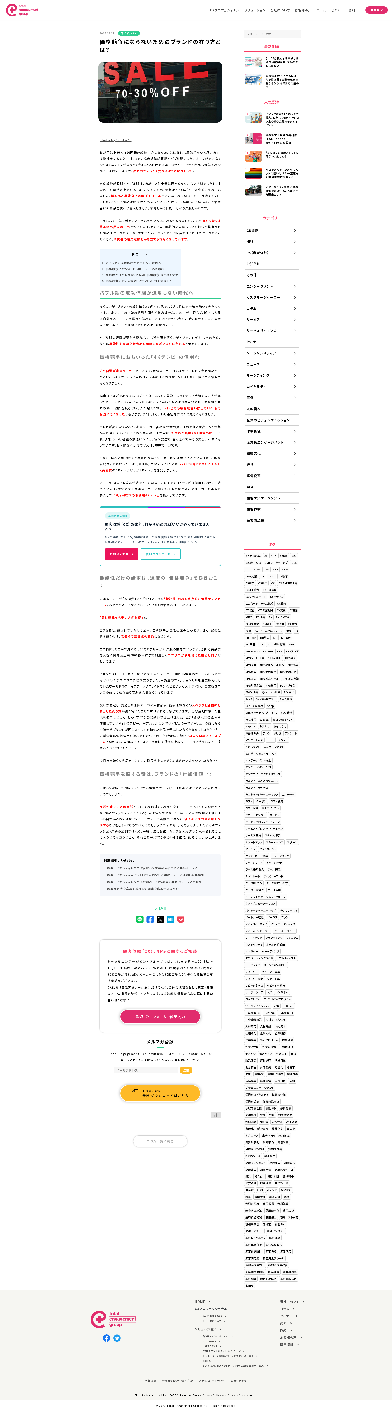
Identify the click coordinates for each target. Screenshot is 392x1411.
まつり (266, 733)
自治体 (249, 1190)
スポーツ (292, 842)
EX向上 (267, 624)
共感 (293, 1054)
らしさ (277, 733)
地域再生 (280, 1060)
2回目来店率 (253, 556)
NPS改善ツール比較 (272, 665)
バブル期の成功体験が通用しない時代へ (131, 263)
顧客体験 (254, 509)
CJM (267, 569)
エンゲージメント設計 (258, 767)
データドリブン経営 (277, 883)
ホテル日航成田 (275, 945)
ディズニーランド (273, 876)
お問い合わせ (122, 554)
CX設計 (294, 610)
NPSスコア (292, 651)
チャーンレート (254, 863)
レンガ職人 (281, 992)
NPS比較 (250, 672)
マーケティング (258, 375)
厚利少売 (265, 1060)
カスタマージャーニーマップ (261, 794)
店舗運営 (265, 1081)
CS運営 (250, 583)
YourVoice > (211, 1341)
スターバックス (274, 842)
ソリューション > (208, 1329)
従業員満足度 (271, 1101)
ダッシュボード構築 (256, 856)
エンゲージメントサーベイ (260, 754)
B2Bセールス (253, 563)
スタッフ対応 (272, 835)
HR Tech (251, 638)
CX (273, 583)
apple (284, 556)
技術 (263, 1115)
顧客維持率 (290, 1272)
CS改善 (283, 576)
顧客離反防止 (268, 1279)
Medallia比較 (276, 644)
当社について (280, 10)
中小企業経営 (253, 1019)
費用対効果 (252, 1204)
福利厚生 (269, 1156)
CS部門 (262, 583)
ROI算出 (289, 692)
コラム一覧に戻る (160, 1141)
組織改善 (289, 1163)
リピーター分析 (271, 972)
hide (144, 254)
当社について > (292, 1301)
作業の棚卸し (270, 1047)
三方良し (288, 1006)
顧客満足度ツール (273, 1258)
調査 (250, 486)
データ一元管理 (254, 890)
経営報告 (288, 1176)
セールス (250, 849)
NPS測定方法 (290, 678)
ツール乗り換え (254, 869)
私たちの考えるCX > (215, 1316)
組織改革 (250, 1170)
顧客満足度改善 (278, 1265)
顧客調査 (250, 1279)
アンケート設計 (254, 740)
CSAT (271, 576)
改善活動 (291, 1122)
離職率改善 (252, 1224)
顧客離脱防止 (288, 1279)
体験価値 (254, 431)
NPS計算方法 (253, 685)
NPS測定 (250, 678)
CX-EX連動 (270, 590)
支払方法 (277, 1122)
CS (262, 576)
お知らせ (253, 263)
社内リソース (253, 1156)
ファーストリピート (285, 931)
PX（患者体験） (258, 252)
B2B (294, 556)
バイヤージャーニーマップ (260, 910)
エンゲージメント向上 (258, 760)
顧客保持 (271, 1251)
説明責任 (260, 1197)
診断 (248, 1197)
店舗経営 (250, 1081)
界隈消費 (282, 1142)
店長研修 (280, 1081)
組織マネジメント (255, 1163)
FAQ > (286, 1330)
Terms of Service (238, 1395)
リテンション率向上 (275, 965)
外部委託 (265, 1067)
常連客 (291, 1067)
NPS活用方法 (288, 672)
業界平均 (268, 1142)
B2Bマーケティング (276, 563)
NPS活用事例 (268, 672)
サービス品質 (253, 835)
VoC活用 (250, 719)
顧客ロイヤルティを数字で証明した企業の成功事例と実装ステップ (152, 868)
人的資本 (254, 408)
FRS (288, 631)
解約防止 (286, 1190)
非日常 (267, 1224)
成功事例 (250, 1115)
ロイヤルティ (256, 386)
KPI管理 (286, 638)
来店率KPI (268, 1136)
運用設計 (288, 1210)
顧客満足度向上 (255, 1265)
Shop (270, 706)
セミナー (337, 10)
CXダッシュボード (255, 597)
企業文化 (265, 1033)
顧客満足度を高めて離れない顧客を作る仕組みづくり (144, 889)
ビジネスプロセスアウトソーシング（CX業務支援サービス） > (236, 1365)
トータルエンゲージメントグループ (265, 897)
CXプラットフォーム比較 (259, 603)
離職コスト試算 (289, 1217)
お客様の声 (303, 10)
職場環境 (265, 1183)
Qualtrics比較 (271, 692)
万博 (276, 1006)
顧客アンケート (254, 1231)
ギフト (249, 801)
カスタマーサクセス (256, 788)
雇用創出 (271, 1217)
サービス (253, 319)
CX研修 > (209, 1360)
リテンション (252, 965)
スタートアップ (254, 842)
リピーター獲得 (254, 979)
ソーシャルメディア (261, 353)
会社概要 (150, 1380)
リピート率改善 (276, 985)
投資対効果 (285, 1115)
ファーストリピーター (257, 931)
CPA (275, 569)
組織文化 (254, 453)
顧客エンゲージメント (263, 498)
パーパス (272, 917)
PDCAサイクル (288, 685)
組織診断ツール (284, 1170)
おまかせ (264, 726)
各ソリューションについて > (218, 1336)
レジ (269, 992)
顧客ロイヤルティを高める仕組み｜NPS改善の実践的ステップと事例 (154, 882)
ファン (285, 917)
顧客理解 (273, 1272)
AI (265, 556)
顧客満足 (285, 1251)
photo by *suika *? (116, 140)
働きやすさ (265, 1054)
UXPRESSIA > (212, 1346)
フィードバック (253, 938)
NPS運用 (270, 685)
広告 (248, 1074)
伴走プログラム (269, 1040)
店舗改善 (292, 1074)
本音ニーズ (252, 1136)
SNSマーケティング (256, 712)
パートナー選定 (254, 917)
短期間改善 (275, 1149)
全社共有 (281, 1054)
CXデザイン (277, 597)
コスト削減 (276, 801)
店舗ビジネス (275, 1074)
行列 (260, 1190)
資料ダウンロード (160, 554)
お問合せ (376, 10)
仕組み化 (250, 1033)
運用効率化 (273, 1210)
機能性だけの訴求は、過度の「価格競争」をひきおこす (140, 275)
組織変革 (275, 1163)
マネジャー (251, 951)
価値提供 (287, 1047)
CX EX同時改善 (287, 583)
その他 (252, 274)
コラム (321, 10)
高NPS (249, 1285)
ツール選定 (274, 869)
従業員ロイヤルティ (256, 1094)
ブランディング (274, 938)
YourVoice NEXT (283, 719)
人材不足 (250, 1026)
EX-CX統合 (283, 617)
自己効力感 (282, 1183)
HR (296, 631)
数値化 (249, 1129)
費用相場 (268, 1204)
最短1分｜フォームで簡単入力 (160, 1016)
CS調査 (252, 230)
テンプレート (252, 876)
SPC (274, 712)
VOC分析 (286, 712)
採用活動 (250, 1122)
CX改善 (250, 610)
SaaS (248, 699)
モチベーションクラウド (259, 958)
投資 (272, 1115)
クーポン (261, 801)
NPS (250, 241)
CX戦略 (281, 603)
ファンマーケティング (283, 924)
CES (294, 563)
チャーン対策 (274, 863)
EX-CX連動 (252, 624)
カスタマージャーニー (263, 297)
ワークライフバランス (257, 1006)
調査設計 (274, 1197)
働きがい (250, 1054)
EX (270, 617)
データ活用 (274, 890)
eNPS (249, 617)
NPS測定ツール (269, 678)
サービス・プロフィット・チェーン (264, 829)
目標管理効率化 (255, 1149)
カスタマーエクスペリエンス (261, 781)
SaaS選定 (286, 699)
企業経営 (250, 1040)
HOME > (203, 1301)
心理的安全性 (253, 1108)
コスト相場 (251, 808)
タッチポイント (267, 849)
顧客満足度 (256, 520)
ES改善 (260, 617)
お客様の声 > (291, 1337)
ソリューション (255, 10)
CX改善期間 (265, 610)
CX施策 (281, 610)
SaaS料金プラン (266, 699)
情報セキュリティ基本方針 (177, 1380)
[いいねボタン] (216, 1115)
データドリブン (254, 883)
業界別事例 (252, 1142)
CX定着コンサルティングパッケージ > (224, 1351)
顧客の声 (280, 1224)
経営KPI (260, 1176)
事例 (250, 397)
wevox (264, 719)
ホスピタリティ (254, 945)
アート (270, 740)
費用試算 (282, 1204)
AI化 (273, 556)
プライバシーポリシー (212, 1380)
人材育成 (265, 1026)
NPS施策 (293, 665)
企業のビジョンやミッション (268, 419)
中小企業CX (285, 1013)
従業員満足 (252, 1101)
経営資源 (250, 1183)
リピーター (251, 972)
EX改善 (279, 624)
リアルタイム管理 (286, 958)
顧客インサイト (276, 1231)
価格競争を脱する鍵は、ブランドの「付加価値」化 (137, 281)
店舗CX (259, 1074)
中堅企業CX (252, 1013)
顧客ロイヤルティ (255, 1238)
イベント (283, 740)
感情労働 (285, 1108)
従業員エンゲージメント (265, 442)
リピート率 (273, 979)
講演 (287, 1197)
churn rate (252, 569)
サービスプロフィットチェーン (262, 822)
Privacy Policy (212, 1395)
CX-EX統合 (252, 590)
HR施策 (264, 638)
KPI (275, 638)
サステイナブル (270, 808)
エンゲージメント (260, 286)
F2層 (248, 631)
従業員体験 (279, 1094)
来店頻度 (284, 1136)
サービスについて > (214, 1321)
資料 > (286, 1323)
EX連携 (292, 624)
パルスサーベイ (289, 910)
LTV (261, 644)
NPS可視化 (275, 658)
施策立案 (277, 1129)
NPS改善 (250, 665)
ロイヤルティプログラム (277, 999)
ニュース (253, 364)
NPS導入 (290, 658)
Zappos (250, 726)
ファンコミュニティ (256, 924)
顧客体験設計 (253, 1251)
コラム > (287, 1309)
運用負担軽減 (253, 1217)
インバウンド (252, 747)
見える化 (271, 1190)
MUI (291, 644)
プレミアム (292, 938)
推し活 (264, 1122)
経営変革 (254, 475)
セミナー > (289, 1316)
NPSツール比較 (254, 658)
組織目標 (265, 1170)
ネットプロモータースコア (260, 903)
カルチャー (288, 794)
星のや (291, 1129)
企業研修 (280, 1033)
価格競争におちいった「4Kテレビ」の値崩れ (133, 269)
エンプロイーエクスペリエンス (263, 774)
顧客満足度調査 (255, 1272)
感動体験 (271, 1108)
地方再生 (250, 1067)
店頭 (292, 1081)
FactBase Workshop (268, 631)
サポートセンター (255, 815)
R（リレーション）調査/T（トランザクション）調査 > (230, 1355)
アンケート (291, 733)
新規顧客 (262, 1129)
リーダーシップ (254, 992)
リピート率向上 (254, 985)
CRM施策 (251, 576)
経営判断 (273, 1176)
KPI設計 (250, 644)
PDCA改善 (251, 692)
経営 (250, 464)
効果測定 (250, 1060)
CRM (285, 569)
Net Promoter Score (259, 651)
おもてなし (280, 726)
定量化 (279, 1067)
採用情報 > (289, 1344)
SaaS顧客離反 (254, 706)
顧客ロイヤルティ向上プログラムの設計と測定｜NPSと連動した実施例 (155, 875)
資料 (352, 10)
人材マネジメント (276, 1019)
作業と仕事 (252, 1047)
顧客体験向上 (253, 1245)
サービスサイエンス (262, 330)
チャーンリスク (280, 856)
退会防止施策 (253, 1210)
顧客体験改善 (274, 1245)
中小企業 (269, 1013)
